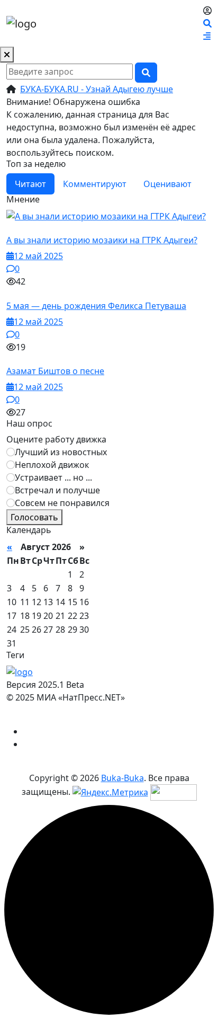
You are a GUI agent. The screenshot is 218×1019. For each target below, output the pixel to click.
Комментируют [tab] (94, 184)
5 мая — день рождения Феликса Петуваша (96, 306)
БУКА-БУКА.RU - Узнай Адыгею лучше (96, 89)
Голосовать (34, 517)
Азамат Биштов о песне (55, 371)
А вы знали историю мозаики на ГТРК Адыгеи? (101, 240)
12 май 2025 (38, 256)
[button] (207, 36)
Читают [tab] (30, 184)
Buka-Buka (122, 778)
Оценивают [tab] (167, 184)
